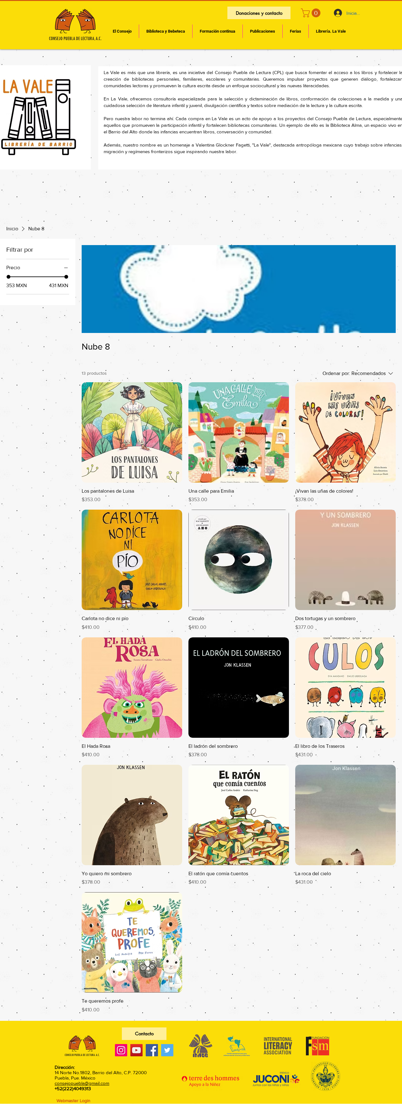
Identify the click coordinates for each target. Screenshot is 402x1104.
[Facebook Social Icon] (152, 1050)
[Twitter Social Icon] (167, 1050)
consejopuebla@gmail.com (82, 1083)
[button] (312, 12)
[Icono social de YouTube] (136, 1050)
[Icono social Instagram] (121, 1050)
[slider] (8, 277)
